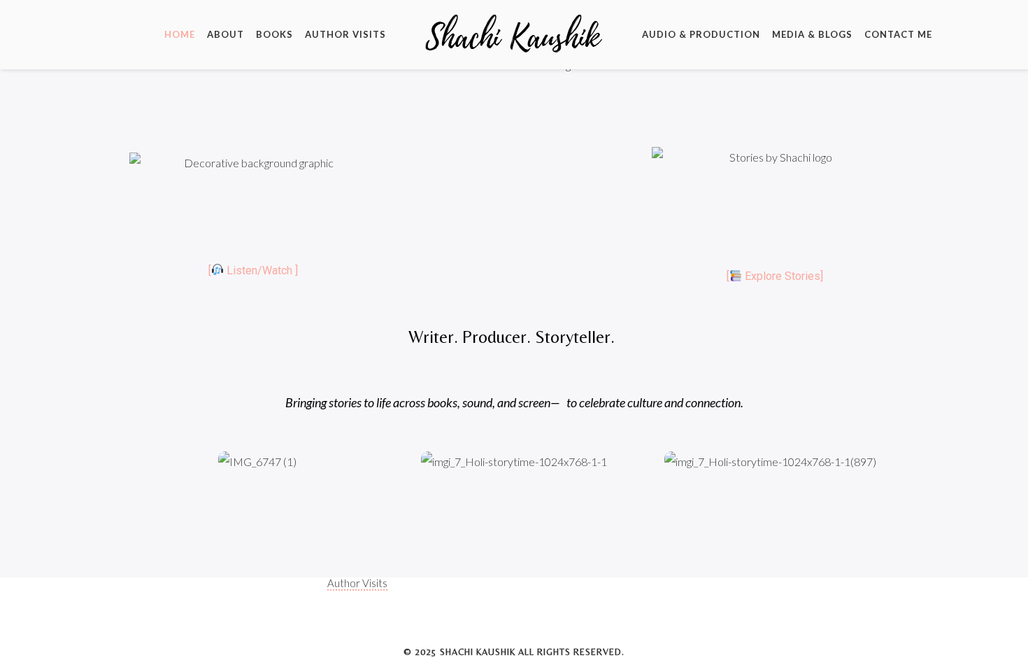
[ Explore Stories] (775, 276)
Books (274, 34)
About (225, 34)
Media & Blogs (812, 34)
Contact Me (898, 34)
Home (179, 34)
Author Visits (345, 34)
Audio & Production (701, 34)
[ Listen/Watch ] (253, 270)
